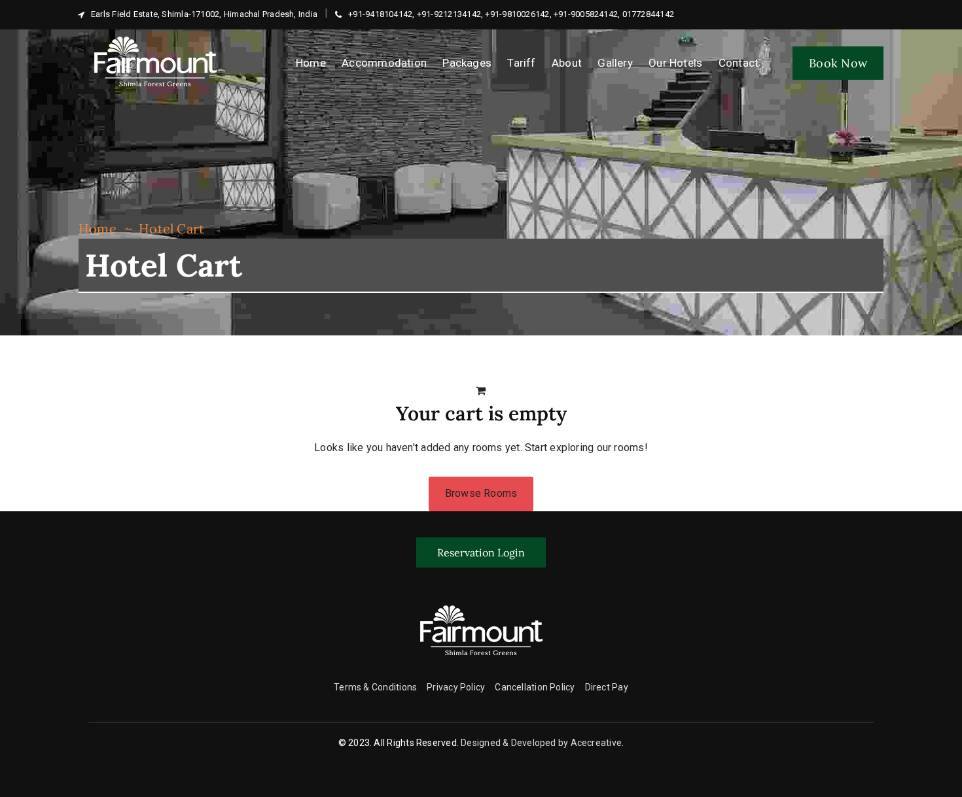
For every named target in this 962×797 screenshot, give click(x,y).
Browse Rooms (481, 493)
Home (97, 228)
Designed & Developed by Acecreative (541, 743)
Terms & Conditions (375, 687)
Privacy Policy (456, 687)
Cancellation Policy (535, 687)
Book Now (838, 63)
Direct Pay (606, 687)
